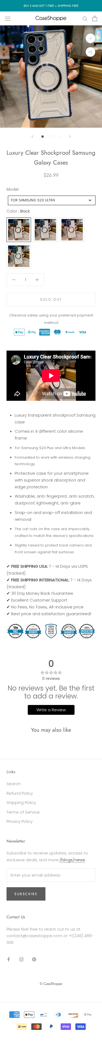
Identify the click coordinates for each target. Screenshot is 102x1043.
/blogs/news (72, 860)
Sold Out (51, 299)
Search (14, 784)
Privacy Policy (20, 821)
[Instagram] (21, 959)
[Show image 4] (59, 136)
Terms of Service (23, 812)
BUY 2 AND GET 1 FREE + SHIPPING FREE (51, 6)
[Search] (85, 18)
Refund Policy (20, 793)
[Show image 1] (42, 136)
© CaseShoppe (51, 983)
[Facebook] (9, 959)
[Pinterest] (34, 959)
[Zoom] (90, 38)
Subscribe (26, 893)
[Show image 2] (48, 136)
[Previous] (32, 136)
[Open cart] (94, 18)
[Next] (70, 136)
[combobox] (51, 200)
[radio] (19, 229)
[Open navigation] (7, 18)
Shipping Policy (21, 802)
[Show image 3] (54, 136)
